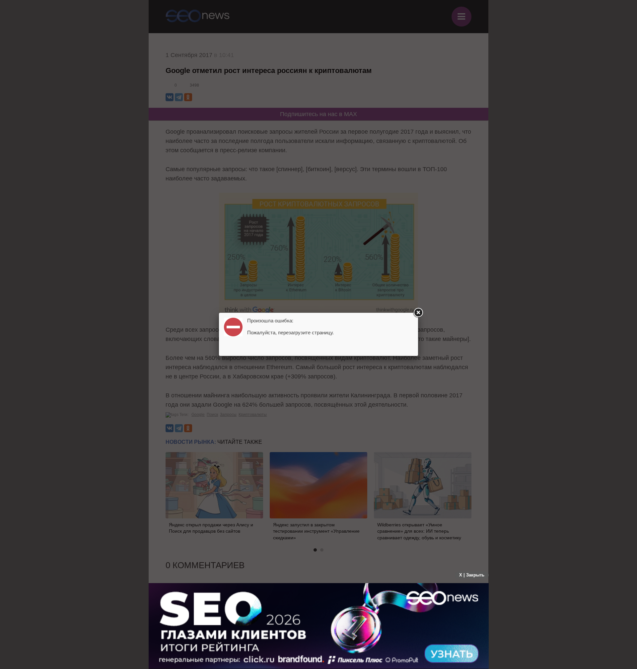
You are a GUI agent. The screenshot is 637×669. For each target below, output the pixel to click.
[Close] (418, 313)
